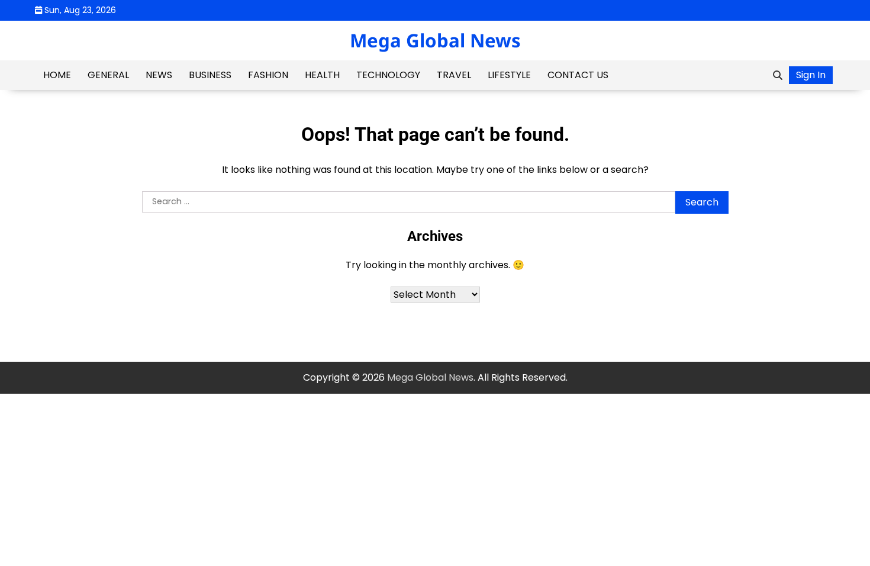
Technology (388, 75)
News (159, 75)
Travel (454, 75)
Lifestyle (509, 75)
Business (210, 75)
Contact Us (577, 75)
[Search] (778, 75)
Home (57, 75)
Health (322, 75)
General (108, 75)
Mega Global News (435, 40)
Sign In (811, 75)
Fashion (268, 75)
